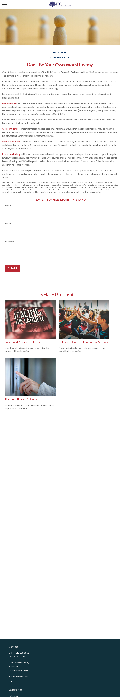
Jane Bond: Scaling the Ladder (23, 342)
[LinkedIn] (11, 681)
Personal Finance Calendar (21, 399)
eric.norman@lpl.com (18, 676)
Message (9, 241)
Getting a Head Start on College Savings (83, 342)
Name (8, 205)
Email (8, 223)
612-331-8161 (22, 653)
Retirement (14, 696)
